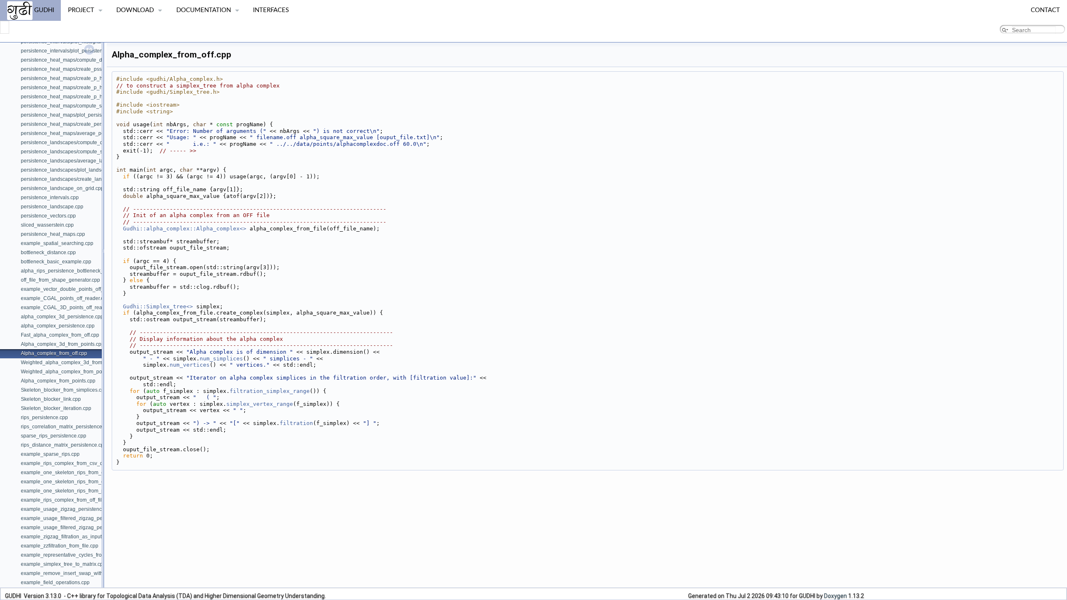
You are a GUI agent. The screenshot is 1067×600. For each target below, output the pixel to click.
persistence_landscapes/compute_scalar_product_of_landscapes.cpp (100, 152)
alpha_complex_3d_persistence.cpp (62, 317)
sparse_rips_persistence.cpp (53, 436)
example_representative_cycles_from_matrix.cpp (76, 555)
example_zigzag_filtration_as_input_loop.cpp (72, 537)
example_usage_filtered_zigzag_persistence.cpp (77, 518)
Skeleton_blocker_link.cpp (51, 399)
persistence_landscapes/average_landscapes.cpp (78, 161)
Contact (1045, 10)
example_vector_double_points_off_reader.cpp (74, 289)
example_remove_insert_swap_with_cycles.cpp (75, 573)
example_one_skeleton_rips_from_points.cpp (73, 491)
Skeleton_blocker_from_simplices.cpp (64, 390)
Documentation (203, 10)
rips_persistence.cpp (44, 417)
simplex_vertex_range (259, 404)
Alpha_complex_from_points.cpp (58, 381)
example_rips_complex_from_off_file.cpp (67, 500)
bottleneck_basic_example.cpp (56, 262)
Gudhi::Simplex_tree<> (158, 306)
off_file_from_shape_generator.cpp (60, 280)
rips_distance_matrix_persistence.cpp (64, 445)
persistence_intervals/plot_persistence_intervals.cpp (80, 51)
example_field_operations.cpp (55, 582)
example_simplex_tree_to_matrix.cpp (63, 564)
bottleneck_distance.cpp (48, 252)
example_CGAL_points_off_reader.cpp (65, 298)
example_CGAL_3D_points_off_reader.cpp (70, 307)
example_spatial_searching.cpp (57, 243)
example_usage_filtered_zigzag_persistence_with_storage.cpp (93, 527)
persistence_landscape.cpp (52, 207)
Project (81, 10)
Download (135, 10)
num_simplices (221, 358)
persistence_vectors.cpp (48, 216)
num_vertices (190, 365)
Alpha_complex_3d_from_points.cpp (62, 344)
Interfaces (271, 10)
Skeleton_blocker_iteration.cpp (56, 408)
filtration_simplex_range (270, 391)
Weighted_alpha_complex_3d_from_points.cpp (74, 362)
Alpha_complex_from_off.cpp (54, 353)
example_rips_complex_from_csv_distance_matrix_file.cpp (88, 463)
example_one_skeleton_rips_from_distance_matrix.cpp (84, 482)
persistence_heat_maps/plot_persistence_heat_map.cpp (85, 115)
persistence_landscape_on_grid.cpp (62, 188)
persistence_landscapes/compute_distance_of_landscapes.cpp (93, 142)
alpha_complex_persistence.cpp (58, 326)
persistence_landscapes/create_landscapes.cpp (75, 179)
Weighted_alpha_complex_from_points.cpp (70, 372)
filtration (296, 423)
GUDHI (43, 10)
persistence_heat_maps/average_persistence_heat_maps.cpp (92, 133)
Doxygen (835, 595)
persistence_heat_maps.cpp (53, 234)
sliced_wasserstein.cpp (47, 225)
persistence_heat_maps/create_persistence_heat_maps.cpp (89, 124)
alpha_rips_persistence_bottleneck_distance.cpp (76, 271)
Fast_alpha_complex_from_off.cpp (60, 335)
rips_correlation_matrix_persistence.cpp (66, 427)
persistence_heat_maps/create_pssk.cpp (67, 69)
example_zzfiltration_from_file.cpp (59, 546)
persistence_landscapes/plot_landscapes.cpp (73, 170)
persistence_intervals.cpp (50, 197)
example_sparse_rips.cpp (50, 454)
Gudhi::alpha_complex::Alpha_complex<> (184, 228)
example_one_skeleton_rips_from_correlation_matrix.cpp (86, 472)
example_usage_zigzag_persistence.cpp (67, 509)
